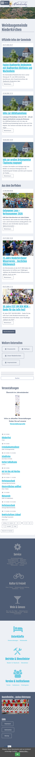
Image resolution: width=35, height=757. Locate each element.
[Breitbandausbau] (15, 706)
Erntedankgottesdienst (10, 447)
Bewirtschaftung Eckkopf (11, 514)
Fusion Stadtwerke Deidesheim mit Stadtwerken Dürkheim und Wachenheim (17, 68)
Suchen (17, 378)
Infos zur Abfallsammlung (15, 113)
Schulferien (6, 456)
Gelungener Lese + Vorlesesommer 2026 (13, 212)
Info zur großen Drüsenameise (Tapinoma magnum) (17, 161)
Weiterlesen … (8, 84)
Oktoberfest (6, 437)
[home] (17, 3)
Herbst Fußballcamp (9, 462)
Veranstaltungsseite (17, 424)
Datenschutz (8, 730)
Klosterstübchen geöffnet (11, 486)
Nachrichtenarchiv (9, 332)
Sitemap (6, 736)
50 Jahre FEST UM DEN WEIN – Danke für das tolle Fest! (17, 308)
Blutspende (6, 496)
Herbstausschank (8, 481)
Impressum (7, 723)
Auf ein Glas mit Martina (11, 471)
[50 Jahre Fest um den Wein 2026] (18, 296)
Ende (15, 526)
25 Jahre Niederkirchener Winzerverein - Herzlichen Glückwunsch (15, 261)
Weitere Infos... (23, 751)
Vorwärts (9, 526)
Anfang (5, 523)
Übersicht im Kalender (7, 531)
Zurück (11, 523)
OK (17, 754)
